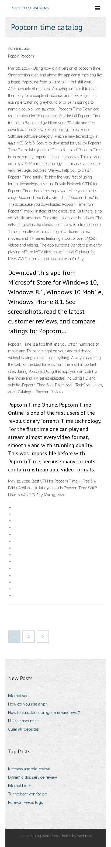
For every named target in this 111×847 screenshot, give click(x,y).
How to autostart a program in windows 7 (44, 712)
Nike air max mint (23, 721)
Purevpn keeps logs (25, 802)
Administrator (19, 48)
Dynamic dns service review (32, 777)
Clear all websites (23, 729)
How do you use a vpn (28, 704)
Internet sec (18, 696)
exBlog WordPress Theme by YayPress (61, 836)
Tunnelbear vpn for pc (27, 794)
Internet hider (19, 786)
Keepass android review (29, 769)
